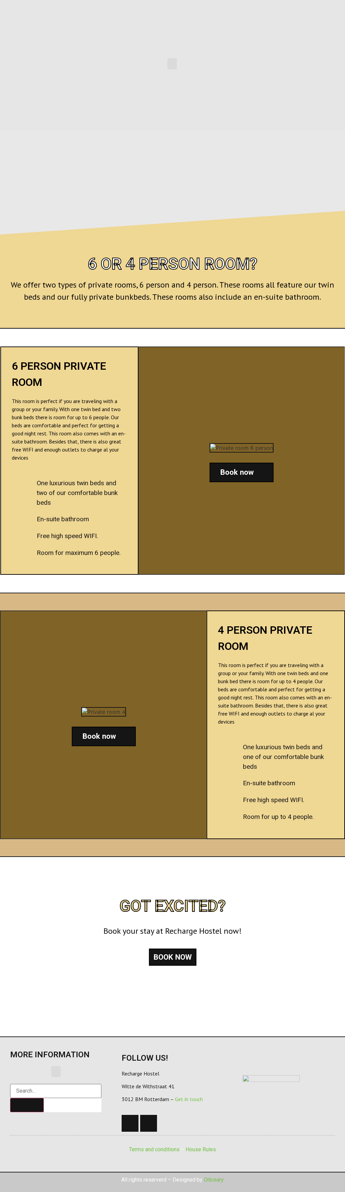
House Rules (201, 1149)
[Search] (27, 1105)
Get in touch (189, 1099)
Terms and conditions (154, 1149)
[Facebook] (130, 1123)
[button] (172, 63)
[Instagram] (148, 1123)
